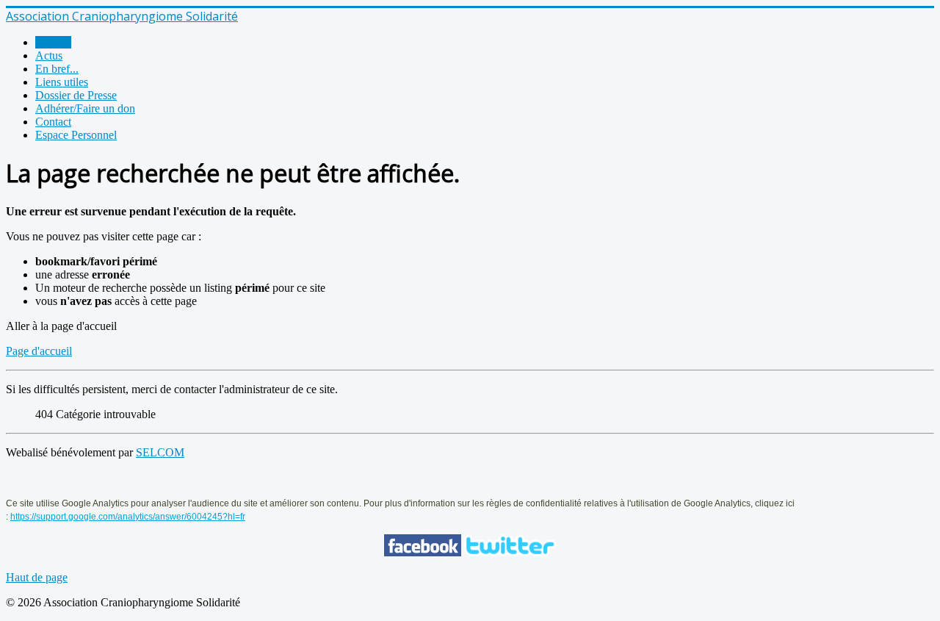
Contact (53, 121)
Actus (48, 55)
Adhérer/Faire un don (85, 108)
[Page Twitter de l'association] (510, 552)
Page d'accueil (39, 351)
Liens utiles (61, 82)
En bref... (57, 68)
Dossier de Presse (76, 95)
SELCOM (160, 452)
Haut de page (37, 577)
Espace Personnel (76, 135)
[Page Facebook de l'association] (422, 552)
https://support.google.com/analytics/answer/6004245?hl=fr (127, 516)
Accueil (53, 42)
